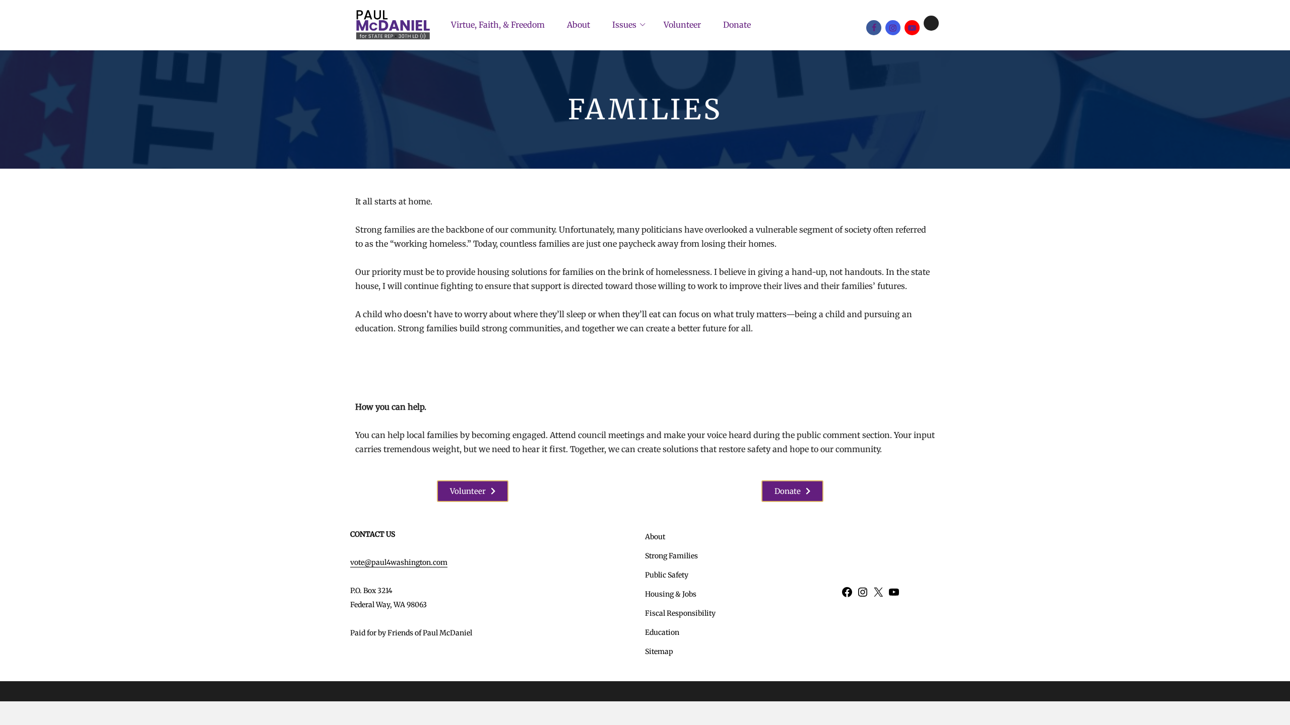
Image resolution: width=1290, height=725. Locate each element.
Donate (737, 25)
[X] (931, 23)
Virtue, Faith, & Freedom (498, 25)
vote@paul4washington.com (398, 562)
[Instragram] (892, 27)
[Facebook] (873, 27)
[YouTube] (912, 27)
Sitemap (659, 651)
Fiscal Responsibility (680, 613)
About (578, 25)
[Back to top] (1280, 715)
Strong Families (671, 555)
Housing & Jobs (670, 594)
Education (662, 632)
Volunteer (682, 25)
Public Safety (666, 574)
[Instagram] (863, 595)
